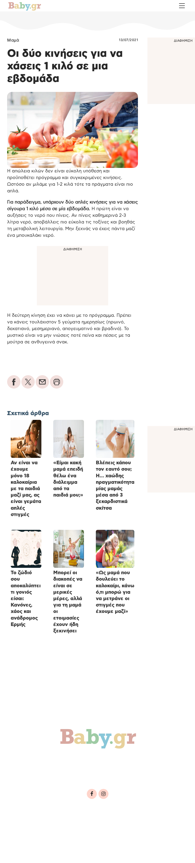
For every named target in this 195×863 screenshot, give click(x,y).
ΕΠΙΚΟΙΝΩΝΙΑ (142, 825)
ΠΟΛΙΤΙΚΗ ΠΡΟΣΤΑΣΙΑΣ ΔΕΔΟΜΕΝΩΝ (94, 825)
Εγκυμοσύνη (61, 760)
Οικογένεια (119, 760)
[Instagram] (103, 794)
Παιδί (90, 760)
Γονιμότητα (24, 760)
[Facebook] (92, 794)
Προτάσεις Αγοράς (123, 770)
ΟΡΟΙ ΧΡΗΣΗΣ (46, 825)
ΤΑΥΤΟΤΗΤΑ (19, 825)
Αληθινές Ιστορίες (33, 770)
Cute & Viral (78, 770)
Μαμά (13, 40)
